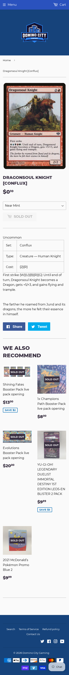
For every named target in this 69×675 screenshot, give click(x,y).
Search (11, 629)
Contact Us (33, 634)
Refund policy (51, 629)
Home (7, 60)
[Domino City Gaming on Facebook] (49, 642)
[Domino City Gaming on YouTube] (62, 642)
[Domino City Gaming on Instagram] (56, 642)
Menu (12, 4)
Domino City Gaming (36, 652)
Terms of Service (29, 629)
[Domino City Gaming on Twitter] (42, 642)
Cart (62, 4)
